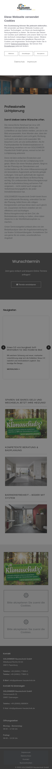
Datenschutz (19, 62)
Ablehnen (11, 53)
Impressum (32, 62)
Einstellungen (26, 53)
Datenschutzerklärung (20, 44)
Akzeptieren (40, 53)
